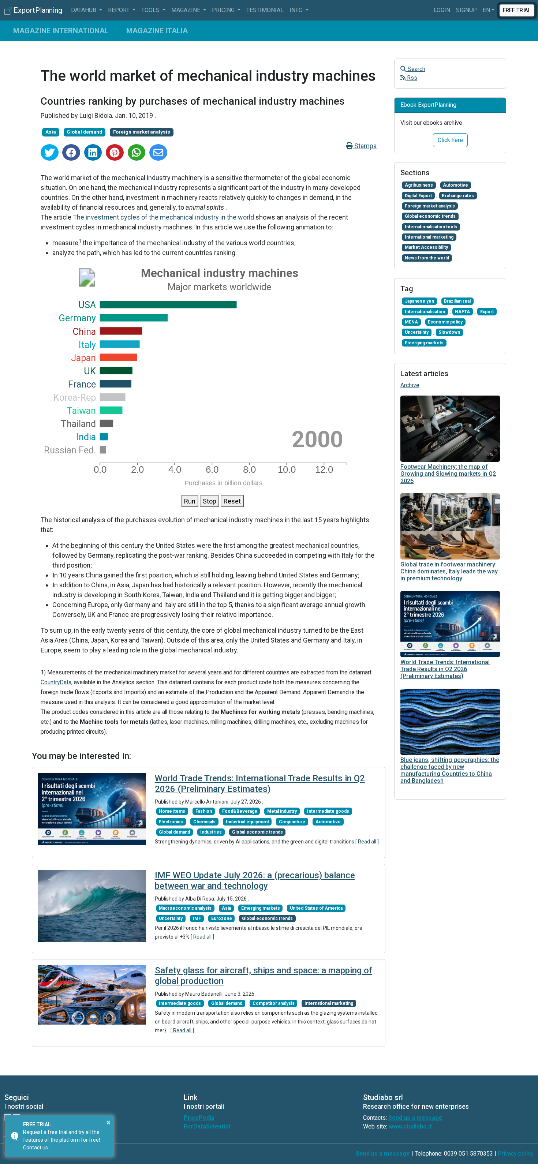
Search (415, 69)
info (296, 10)
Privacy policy (516, 1153)
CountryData (56, 682)
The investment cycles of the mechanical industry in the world (163, 217)
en (486, 10)
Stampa (365, 146)
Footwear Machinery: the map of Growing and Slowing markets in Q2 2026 (448, 473)
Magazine (186, 10)
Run (189, 501)
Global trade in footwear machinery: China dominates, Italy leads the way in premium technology (449, 571)
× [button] (109, 1122)
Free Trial (517, 10)
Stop (209, 501)
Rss (411, 77)
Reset (232, 501)
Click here (450, 139)
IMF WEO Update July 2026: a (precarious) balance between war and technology (255, 880)
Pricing (224, 10)
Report (119, 10)
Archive (409, 385)
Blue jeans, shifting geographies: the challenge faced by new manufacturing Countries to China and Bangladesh (449, 770)
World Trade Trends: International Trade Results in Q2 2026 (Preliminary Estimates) (260, 783)
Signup (466, 10)
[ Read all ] (367, 842)
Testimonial (265, 10)
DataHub (84, 10)
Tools (151, 10)
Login (442, 10)
